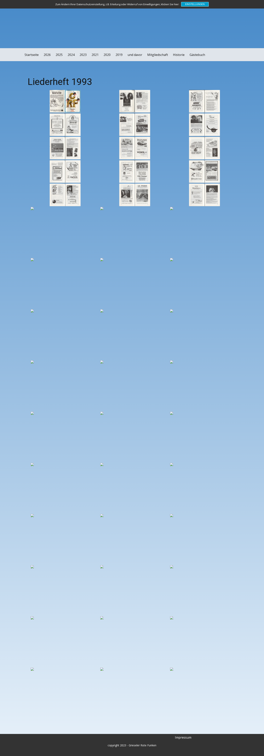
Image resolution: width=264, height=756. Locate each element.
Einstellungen (195, 4)
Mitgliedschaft (157, 55)
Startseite (32, 55)
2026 (47, 55)
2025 (59, 55)
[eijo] (18, 10)
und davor (135, 55)
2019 (119, 55)
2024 (71, 55)
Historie (179, 55)
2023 (83, 55)
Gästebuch (197, 55)
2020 (107, 55)
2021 (95, 55)
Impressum (183, 737)
